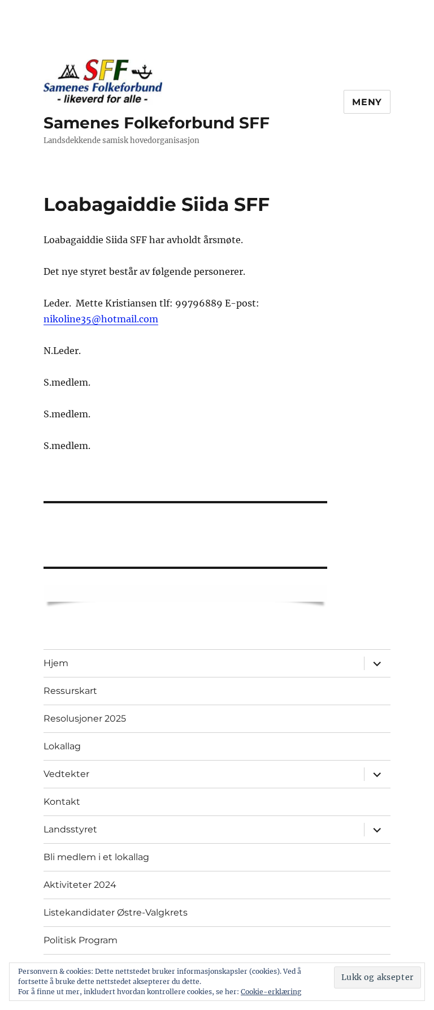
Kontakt (62, 801)
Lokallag (62, 746)
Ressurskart (70, 690)
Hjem (56, 663)
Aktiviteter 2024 (80, 884)
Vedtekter (66, 774)
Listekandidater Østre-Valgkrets (116, 912)
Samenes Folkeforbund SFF (157, 122)
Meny (367, 102)
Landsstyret (70, 829)
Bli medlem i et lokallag (96, 857)
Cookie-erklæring (271, 991)
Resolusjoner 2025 (85, 718)
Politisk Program (81, 940)
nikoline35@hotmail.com (101, 319)
